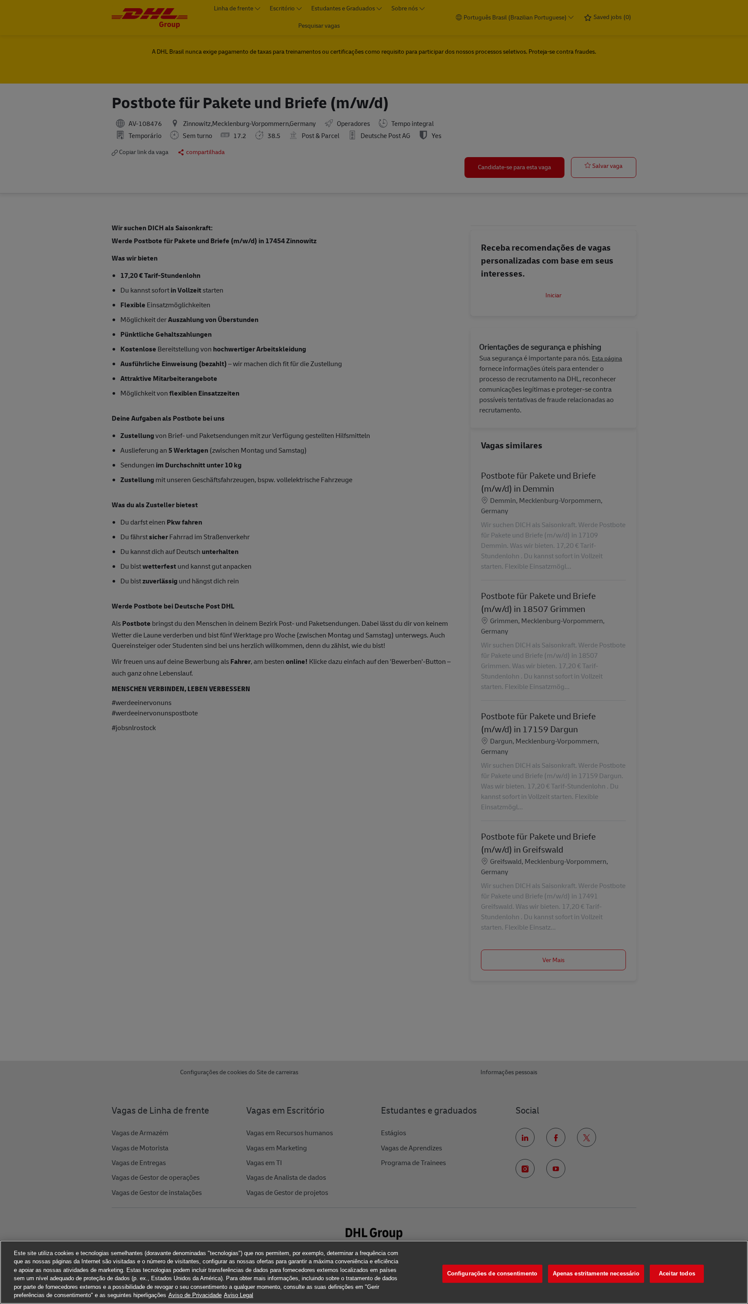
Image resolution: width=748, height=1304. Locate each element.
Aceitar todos (677, 1274)
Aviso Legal (238, 1295)
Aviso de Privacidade (195, 1295)
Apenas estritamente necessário (596, 1274)
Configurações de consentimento (492, 1274)
